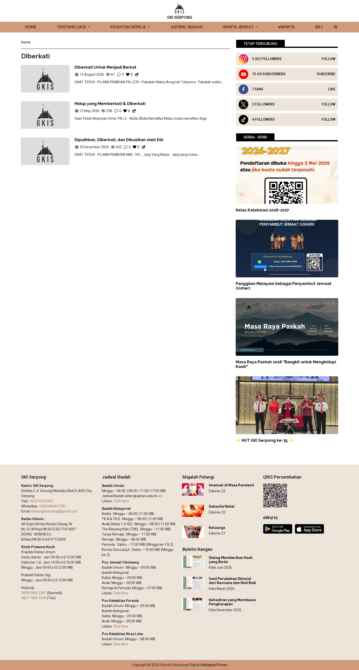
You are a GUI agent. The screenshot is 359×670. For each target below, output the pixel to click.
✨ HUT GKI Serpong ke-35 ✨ (265, 440)
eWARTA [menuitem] (286, 27)
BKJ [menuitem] (319, 27)
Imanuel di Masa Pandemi (231, 485)
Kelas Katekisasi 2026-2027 (262, 210)
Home (26, 42)
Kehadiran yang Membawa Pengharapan (232, 602)
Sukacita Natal (221, 506)
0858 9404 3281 (33, 593)
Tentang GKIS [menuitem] (72, 27)
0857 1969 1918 (33, 598)
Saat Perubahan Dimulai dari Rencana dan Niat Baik (232, 581)
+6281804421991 (52, 506)
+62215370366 (41, 501)
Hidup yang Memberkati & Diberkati (109, 103)
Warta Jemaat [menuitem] (238, 27)
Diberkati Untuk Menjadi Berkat (105, 67)
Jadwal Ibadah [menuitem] (186, 27)
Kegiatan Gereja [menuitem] (128, 27)
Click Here (121, 501)
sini (159, 496)
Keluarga (217, 528)
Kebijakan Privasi (214, 665)
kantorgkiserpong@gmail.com (54, 511)
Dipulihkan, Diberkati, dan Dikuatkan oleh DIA (118, 139)
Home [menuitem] (30, 27)
